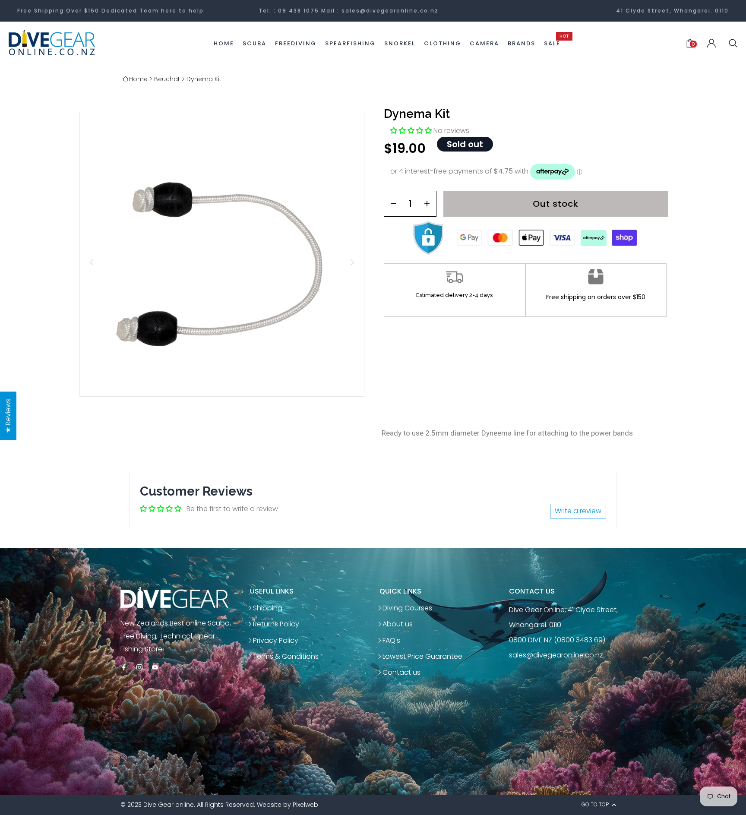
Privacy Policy (275, 640)
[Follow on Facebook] (123, 668)
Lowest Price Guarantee (422, 656)
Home (138, 79)
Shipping (267, 608)
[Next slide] (352, 262)
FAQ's (391, 640)
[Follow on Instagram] (139, 668)
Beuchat (167, 79)
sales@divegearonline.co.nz (390, 10)
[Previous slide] (92, 262)
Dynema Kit (203, 79)
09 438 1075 (298, 10)
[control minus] (390, 204)
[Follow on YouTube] (155, 668)
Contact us (401, 672)
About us (397, 624)
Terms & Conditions (286, 656)
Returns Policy (276, 624)
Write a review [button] (578, 511)
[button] (411, 131)
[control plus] (429, 204)
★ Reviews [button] (8, 415)
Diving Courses (407, 608)
